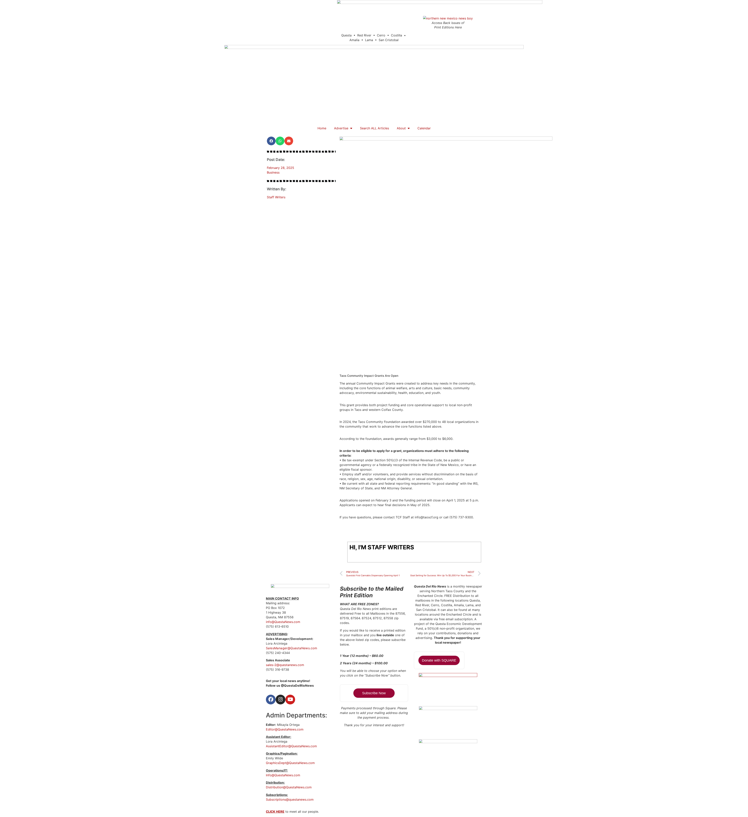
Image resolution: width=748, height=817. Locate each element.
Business (273, 172)
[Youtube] (290, 699)
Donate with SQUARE (439, 660)
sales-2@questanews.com (285, 665)
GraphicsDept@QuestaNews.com (290, 763)
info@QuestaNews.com (283, 622)
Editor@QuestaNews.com (284, 729)
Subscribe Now (374, 693)
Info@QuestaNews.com (283, 775)
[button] (271, 141)
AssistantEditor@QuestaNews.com (291, 746)
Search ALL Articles (374, 128)
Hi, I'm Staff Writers (381, 547)
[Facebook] (271, 699)
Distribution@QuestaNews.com (289, 787)
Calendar (424, 128)
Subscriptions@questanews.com (290, 799)
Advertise (341, 128)
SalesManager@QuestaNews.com (291, 648)
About (401, 128)
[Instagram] (280, 699)
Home (322, 128)
